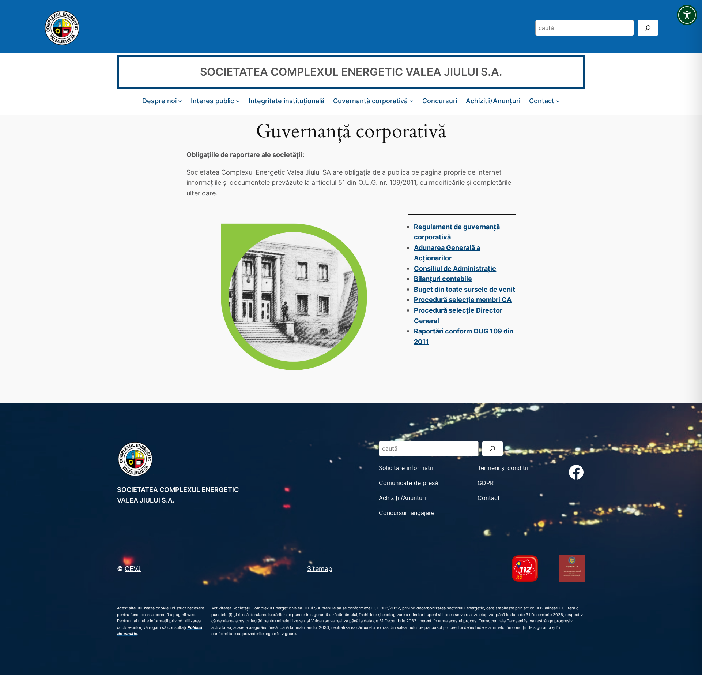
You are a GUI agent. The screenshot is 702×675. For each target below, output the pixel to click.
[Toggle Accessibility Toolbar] (687, 15)
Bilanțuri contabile (443, 279)
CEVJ (133, 568)
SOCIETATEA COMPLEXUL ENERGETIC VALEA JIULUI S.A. (351, 71)
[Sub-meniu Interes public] (238, 101)
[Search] (648, 28)
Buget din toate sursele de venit (464, 289)
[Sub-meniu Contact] (558, 101)
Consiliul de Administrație (455, 268)
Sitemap (319, 568)
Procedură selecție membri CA (463, 299)
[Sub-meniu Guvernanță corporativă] (412, 101)
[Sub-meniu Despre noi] (180, 101)
